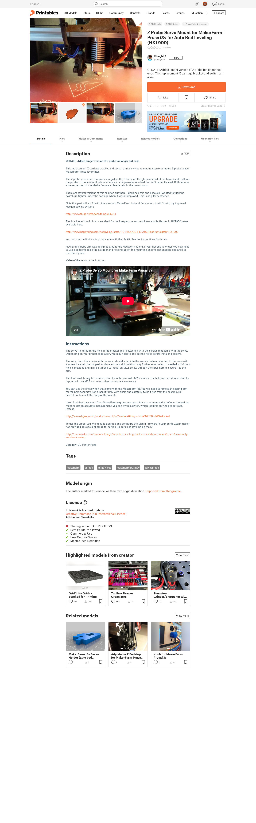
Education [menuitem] (197, 12)
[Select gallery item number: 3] (128, 588)
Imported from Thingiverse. (163, 491)
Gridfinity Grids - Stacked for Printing (83, 595)
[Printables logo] (44, 13)
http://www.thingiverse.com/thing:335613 (91, 213)
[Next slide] (138, 113)
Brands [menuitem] (151, 12)
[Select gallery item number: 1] (83, 588)
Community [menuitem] (116, 12)
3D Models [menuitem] (70, 12)
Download (188, 87)
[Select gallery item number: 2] (87, 588)
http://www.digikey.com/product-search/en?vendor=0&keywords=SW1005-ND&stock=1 (118, 416)
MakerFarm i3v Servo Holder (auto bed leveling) (84, 656)
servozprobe (152, 467)
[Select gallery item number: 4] (131, 588)
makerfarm (73, 467)
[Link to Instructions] (91, 343)
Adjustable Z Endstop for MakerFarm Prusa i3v (126, 656)
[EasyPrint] (196, 4)
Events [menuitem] (165, 12)
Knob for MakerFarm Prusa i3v (168, 656)
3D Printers (173, 24)
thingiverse (104, 467)
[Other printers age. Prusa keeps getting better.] (186, 121)
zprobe (89, 467)
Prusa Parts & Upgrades (196, 24)
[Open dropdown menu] (224, 32)
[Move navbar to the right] (206, 13)
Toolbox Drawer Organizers (122, 595)
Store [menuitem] (86, 12)
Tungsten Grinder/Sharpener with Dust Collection (170, 595)
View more (182, 554)
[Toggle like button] (71, 601)
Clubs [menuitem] (99, 12)
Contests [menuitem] (135, 12)
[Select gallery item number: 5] (133, 588)
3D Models (156, 24)
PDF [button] (186, 153)
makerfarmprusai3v (128, 467)
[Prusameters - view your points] (205, 4)
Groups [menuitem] (180, 12)
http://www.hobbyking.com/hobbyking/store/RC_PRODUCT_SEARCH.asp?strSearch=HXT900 (122, 231)
